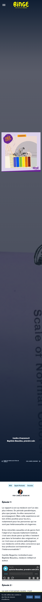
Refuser (37, 597)
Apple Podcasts (19, 485)
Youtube (30, 485)
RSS (10, 485)
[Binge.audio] (21, 4)
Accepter (29, 597)
